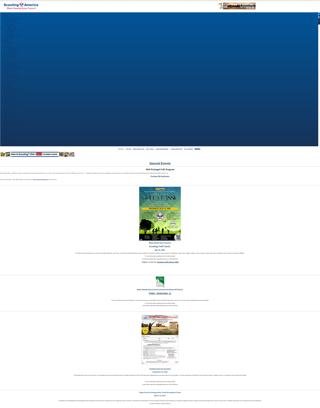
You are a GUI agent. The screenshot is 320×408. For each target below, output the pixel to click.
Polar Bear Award (11, 36)
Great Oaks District (12, 80)
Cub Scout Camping (12, 22)
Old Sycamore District (12, 82)
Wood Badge (10, 71)
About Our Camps (11, 26)
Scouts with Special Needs (14, 121)
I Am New (6, 145)
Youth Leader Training (12, 65)
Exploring (9, 47)
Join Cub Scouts (11, 111)
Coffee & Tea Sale (11, 98)
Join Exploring (14, 49)
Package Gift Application (160, 176)
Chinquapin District (12, 78)
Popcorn (9, 87)
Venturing (9, 45)
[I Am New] (236, 9)
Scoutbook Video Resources (14, 120)
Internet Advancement (12, 109)
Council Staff (10, 136)
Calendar (6, 15)
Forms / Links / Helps (12, 105)
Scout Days (10, 58)
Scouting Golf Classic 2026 (167, 262)
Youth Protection (11, 127)
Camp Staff (10, 24)
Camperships (10, 38)
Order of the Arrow (12, 54)
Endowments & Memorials (14, 91)
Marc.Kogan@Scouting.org (40, 179)
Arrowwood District (12, 76)
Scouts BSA (10, 44)
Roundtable (10, 118)
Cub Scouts (10, 42)
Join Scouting (10, 138)
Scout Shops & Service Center (15, 141)
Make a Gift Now (11, 89)
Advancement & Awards (13, 51)
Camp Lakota (13, 29)
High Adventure (11, 33)
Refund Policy (10, 56)
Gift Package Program (12, 92)
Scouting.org (10, 140)
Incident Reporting (11, 107)
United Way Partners (12, 100)
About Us (9, 130)
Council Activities (11, 53)
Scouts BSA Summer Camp (14, 18)
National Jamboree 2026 (13, 35)
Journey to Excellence (12, 112)
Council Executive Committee (14, 134)
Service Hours (10, 123)
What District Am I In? (12, 74)
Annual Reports (11, 132)
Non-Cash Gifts (11, 94)
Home (5, 13)
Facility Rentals (11, 31)
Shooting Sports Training (13, 69)
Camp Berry (13, 27)
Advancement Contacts (13, 103)
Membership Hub (11, 114)
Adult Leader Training (12, 63)
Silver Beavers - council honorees (15, 125)
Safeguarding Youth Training (14, 67)
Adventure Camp (11, 20)
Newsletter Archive (12, 116)
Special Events (11, 96)
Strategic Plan (10, 143)
